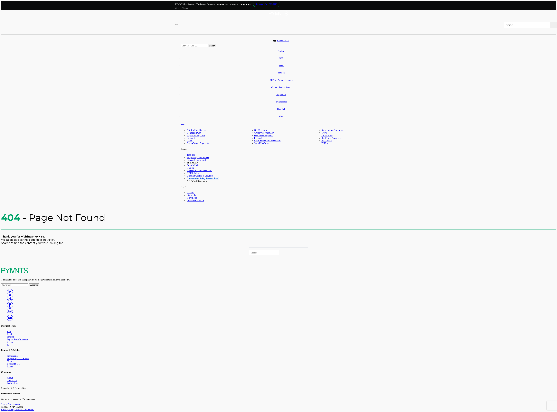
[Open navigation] (176, 24)
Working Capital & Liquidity (200, 175)
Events (234, 4)
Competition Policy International (203, 178)
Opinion (190, 168)
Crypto (10, 342)
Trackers (191, 155)
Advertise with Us (195, 200)
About (177, 8)
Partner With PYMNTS (266, 4)
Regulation (281, 94)
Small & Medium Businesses (267, 140)
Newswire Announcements (199, 170)
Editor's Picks (193, 165)
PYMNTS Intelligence (184, 4)
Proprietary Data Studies (198, 157)
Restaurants (326, 140)
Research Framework (196, 160)
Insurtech (258, 138)
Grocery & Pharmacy (264, 133)
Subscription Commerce (332, 130)
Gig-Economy (260, 130)
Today (281, 51)
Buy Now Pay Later (196, 135)
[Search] (553, 25)
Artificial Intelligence (196, 130)
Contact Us (12, 380)
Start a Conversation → (12, 404)
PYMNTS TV (283, 40)
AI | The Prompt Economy (281, 80)
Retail (281, 65)
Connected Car (194, 133)
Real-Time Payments (330, 138)
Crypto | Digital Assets (281, 87)
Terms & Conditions (24, 409)
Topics (183, 124)
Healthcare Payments (263, 135)
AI (8, 344)
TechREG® (326, 135)
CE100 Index (193, 173)
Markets (10, 361)
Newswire (222, 4)
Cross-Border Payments (198, 143)
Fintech (281, 73)
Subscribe (191, 195)
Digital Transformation (17, 339)
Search (212, 46)
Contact (185, 8)
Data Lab (281, 109)
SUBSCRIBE (245, 4)
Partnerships (12, 383)
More (281, 116)
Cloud (189, 140)
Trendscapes (281, 102)
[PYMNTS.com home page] (278, 16)
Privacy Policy (8, 409)
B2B (281, 58)
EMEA (324, 143)
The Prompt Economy (205, 4)
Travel (324, 133)
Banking (191, 138)
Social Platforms (261, 143)
